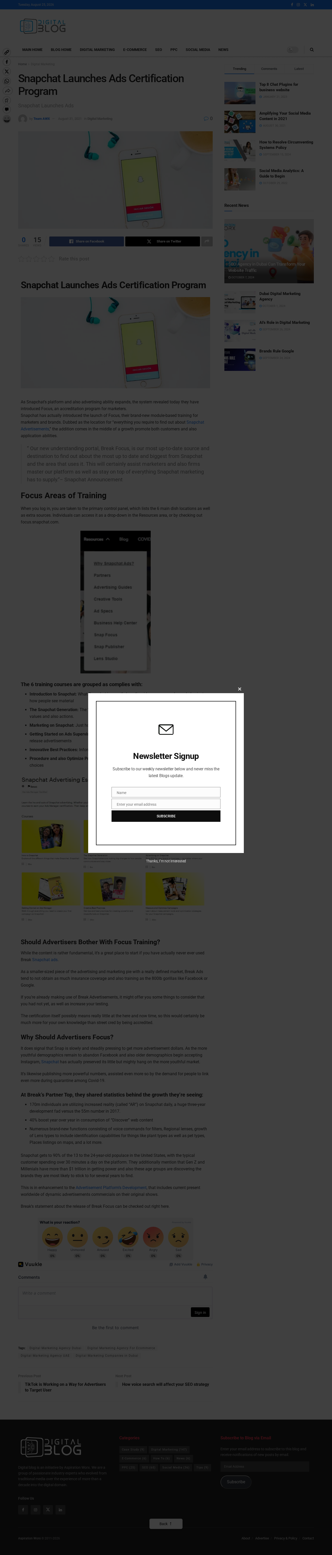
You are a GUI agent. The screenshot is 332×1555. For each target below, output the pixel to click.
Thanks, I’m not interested (166, 861)
